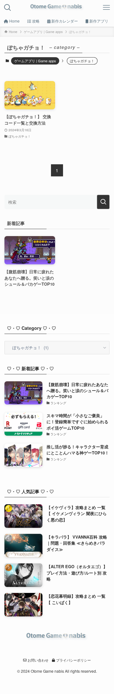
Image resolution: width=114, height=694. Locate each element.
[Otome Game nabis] (56, 7)
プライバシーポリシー (73, 660)
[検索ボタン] (7, 7)
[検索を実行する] (103, 202)
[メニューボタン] (106, 7)
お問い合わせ (37, 660)
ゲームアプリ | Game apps (35, 60)
